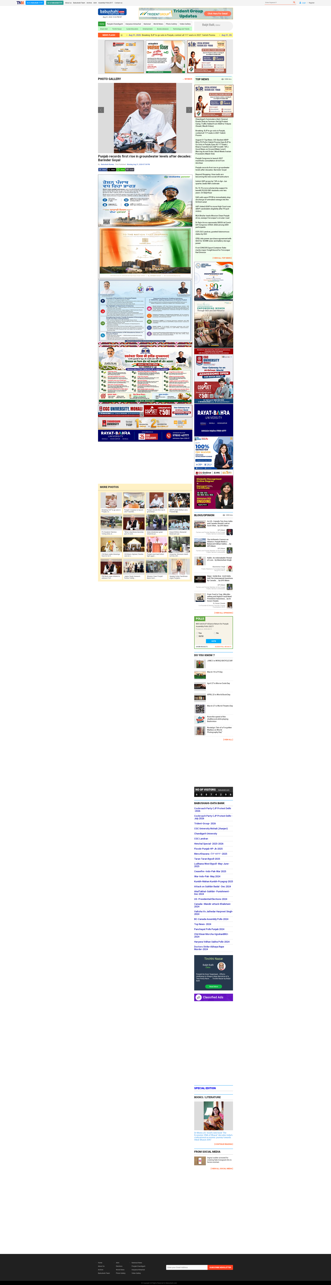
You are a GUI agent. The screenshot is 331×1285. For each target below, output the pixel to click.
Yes (200, 633)
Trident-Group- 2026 (205, 823)
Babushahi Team (79, 3)
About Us (101, 1266)
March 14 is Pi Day (215, 672)
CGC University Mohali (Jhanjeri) (211, 828)
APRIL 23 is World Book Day (218, 695)
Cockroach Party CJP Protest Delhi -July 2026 (213, 817)
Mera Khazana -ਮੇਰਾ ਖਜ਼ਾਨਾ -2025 (210, 854)
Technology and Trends (181, 29)
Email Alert (104, 29)
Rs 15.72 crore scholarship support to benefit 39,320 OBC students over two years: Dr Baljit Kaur (211, 190)
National (147, 24)
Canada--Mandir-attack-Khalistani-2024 (212, 905)
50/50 (201, 636)
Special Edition (205, 1088)
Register (311, 3)
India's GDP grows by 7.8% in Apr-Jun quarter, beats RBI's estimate (211, 182)
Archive (89, 3)
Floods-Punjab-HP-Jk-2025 (208, 848)
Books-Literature (162, 29)
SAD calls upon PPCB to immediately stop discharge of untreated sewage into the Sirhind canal (212, 199)
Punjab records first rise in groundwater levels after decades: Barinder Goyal (212, 168)
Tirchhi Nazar (117, 29)
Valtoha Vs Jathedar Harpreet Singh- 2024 (213, 912)
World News (158, 24)
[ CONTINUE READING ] (223, 1144)
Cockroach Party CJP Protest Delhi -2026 (212, 809)
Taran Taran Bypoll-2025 (207, 859)
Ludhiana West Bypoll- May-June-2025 (211, 865)
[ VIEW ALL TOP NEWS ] (222, 258)
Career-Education (132, 29)
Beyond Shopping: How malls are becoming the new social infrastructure (212, 175)
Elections (119, 1266)
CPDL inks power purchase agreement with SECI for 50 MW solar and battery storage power (213, 241)
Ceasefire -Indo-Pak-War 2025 (210, 871)
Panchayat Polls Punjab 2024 (209, 929)
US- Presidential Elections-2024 (210, 899)
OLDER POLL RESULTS (223, 647)
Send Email (129, 169)
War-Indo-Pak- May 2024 (207, 876)
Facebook (102, 169)
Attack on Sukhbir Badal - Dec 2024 (212, 886)
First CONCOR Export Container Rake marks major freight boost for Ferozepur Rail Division (212, 250)
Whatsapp (120, 169)
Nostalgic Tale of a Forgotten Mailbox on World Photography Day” (219, 730)
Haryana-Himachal (133, 24)
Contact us (118, 3)
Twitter (111, 169)
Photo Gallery (171, 24)
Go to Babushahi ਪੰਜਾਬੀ (35, 3)
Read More (213, 986)
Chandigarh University (205, 833)
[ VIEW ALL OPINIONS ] (223, 613)
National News (137, 1263)
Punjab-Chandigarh (115, 24)
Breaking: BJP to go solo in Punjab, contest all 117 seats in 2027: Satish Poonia (210, 133)
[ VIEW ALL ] (228, 739)
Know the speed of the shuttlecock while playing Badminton (217, 719)
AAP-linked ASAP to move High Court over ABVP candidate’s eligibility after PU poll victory (213, 208)
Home (101, 24)
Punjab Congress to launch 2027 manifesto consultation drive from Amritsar (210, 160)
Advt (95, 3)
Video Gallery (185, 24)
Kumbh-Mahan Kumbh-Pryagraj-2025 (213, 881)
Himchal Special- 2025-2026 (208, 843)
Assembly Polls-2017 (105, 3)
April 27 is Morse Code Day (218, 683)
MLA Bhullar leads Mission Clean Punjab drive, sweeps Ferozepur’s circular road (212, 217)
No (217, 633)
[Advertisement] (145, 462)
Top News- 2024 (202, 924)
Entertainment (148, 29)
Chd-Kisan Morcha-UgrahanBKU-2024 (211, 935)
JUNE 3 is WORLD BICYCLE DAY (220, 661)
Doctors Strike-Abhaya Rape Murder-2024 (209, 948)
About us (68, 3)
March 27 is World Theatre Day (220, 706)
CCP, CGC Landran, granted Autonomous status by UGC (212, 233)
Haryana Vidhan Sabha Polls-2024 (212, 941)
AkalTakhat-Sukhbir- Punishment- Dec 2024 (212, 892)
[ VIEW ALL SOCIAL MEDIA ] (222, 1168)
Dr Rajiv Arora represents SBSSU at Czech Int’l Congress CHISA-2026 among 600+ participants (213, 224)
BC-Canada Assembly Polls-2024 (211, 919)
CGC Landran (201, 838)
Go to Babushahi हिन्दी (54, 3)
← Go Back (187, 79)
